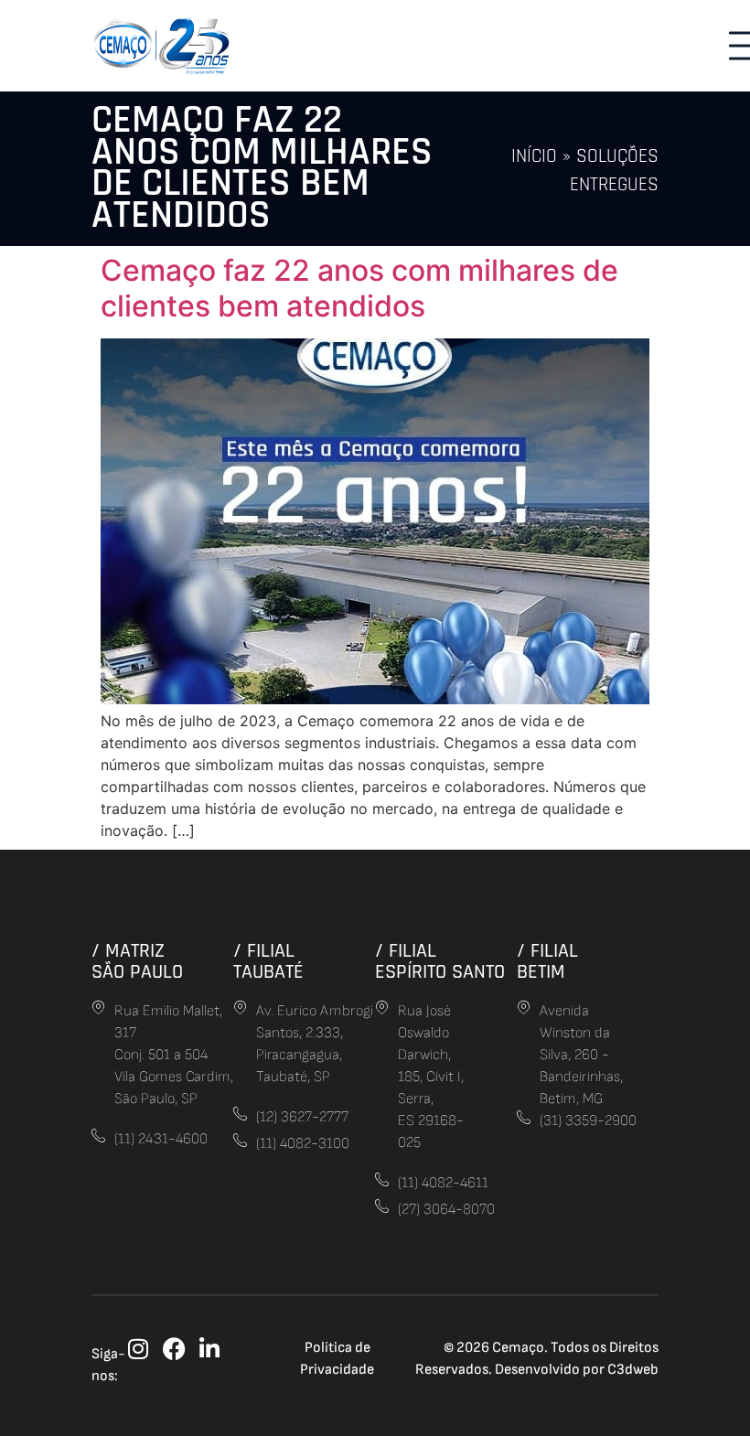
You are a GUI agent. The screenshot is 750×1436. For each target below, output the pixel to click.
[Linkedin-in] (209, 1348)
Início (534, 156)
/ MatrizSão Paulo (137, 961)
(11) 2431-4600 (161, 1139)
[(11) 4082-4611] (382, 1179)
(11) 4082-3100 (302, 1143)
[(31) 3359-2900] (523, 1117)
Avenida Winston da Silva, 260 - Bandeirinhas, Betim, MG (581, 1055)
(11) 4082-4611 (443, 1183)
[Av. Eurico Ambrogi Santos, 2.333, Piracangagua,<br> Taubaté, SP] (240, 1007)
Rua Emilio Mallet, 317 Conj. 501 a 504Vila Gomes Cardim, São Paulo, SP (173, 1055)
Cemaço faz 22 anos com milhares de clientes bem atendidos (359, 287)
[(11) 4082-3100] (240, 1140)
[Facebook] (174, 1348)
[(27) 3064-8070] (382, 1206)
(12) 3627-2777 (302, 1117)
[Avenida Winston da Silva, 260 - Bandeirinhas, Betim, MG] (523, 1007)
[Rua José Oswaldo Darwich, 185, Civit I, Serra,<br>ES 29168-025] (382, 1007)
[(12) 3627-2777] (240, 1113)
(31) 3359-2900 (588, 1121)
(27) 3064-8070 (446, 1209)
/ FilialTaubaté (268, 961)
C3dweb (633, 1369)
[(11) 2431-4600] (98, 1135)
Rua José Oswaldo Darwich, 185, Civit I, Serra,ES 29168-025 (431, 1077)
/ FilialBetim (547, 961)
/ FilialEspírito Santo (440, 961)
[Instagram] (138, 1348)
